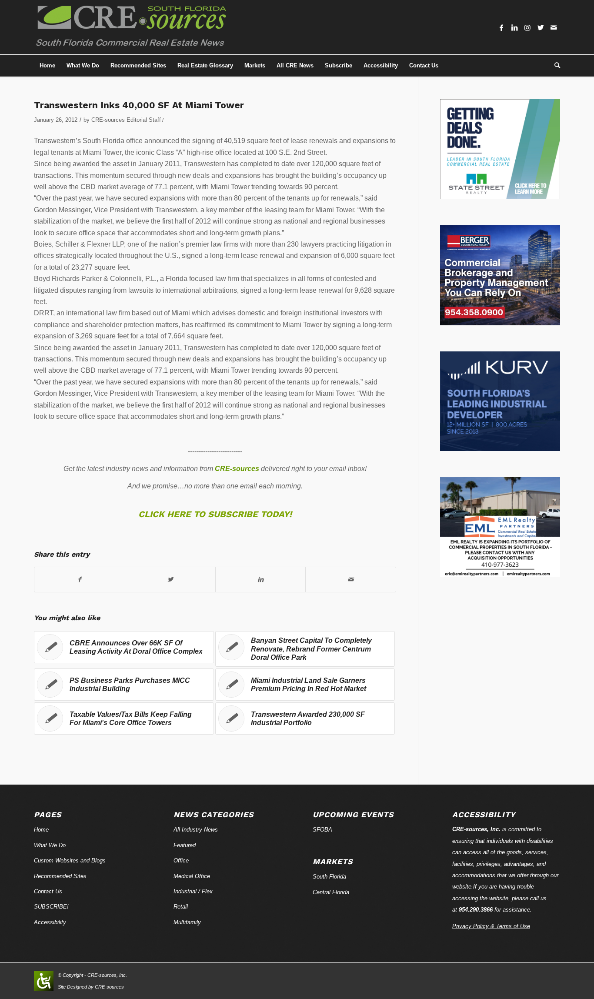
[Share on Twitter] (170, 579)
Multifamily (187, 922)
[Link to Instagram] (527, 27)
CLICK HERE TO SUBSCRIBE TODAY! (215, 514)
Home (41, 829)
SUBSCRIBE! (51, 906)
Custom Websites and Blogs (70, 860)
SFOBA (322, 829)
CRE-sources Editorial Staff (126, 120)
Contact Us (48, 891)
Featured (185, 845)
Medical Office (192, 876)
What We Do (50, 845)
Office (181, 860)
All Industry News (196, 829)
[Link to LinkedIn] (514, 27)
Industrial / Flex (193, 891)
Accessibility (50, 922)
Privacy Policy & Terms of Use (491, 926)
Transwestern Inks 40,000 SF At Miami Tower (139, 105)
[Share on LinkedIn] (261, 579)
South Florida (329, 876)
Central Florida (331, 892)
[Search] (554, 66)
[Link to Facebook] (501, 27)
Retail (181, 906)
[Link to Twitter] (540, 27)
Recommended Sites (60, 876)
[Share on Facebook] (79, 579)
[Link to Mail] (553, 27)
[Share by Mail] (351, 579)
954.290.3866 (476, 909)
